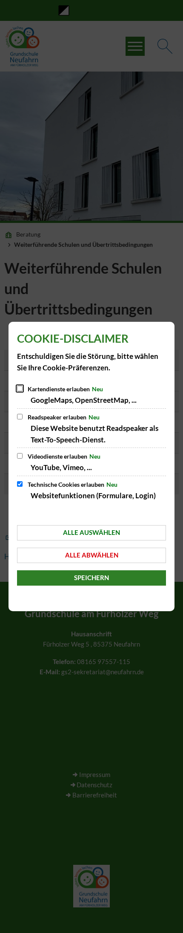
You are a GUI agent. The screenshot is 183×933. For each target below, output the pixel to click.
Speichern (91, 577)
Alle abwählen (91, 555)
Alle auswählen (91, 532)
